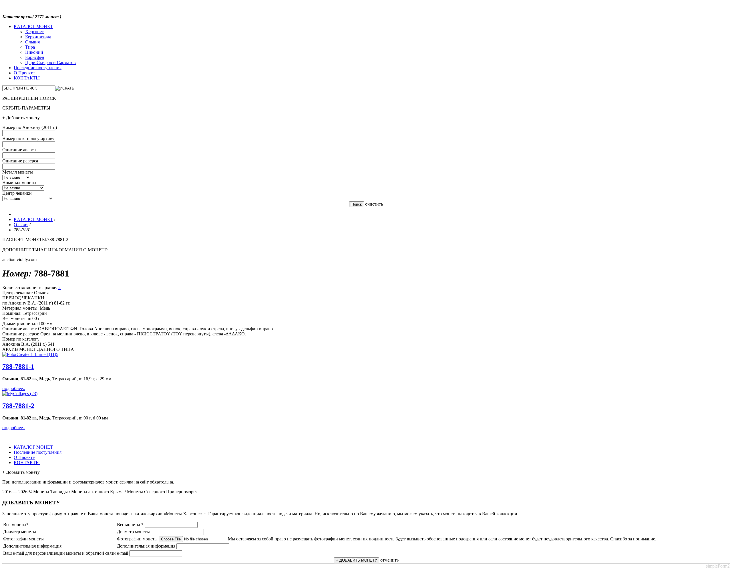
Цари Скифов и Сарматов (50, 62)
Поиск (356, 204)
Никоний (34, 52)
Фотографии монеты (137, 538)
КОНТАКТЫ (27, 77)
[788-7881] (30, 354)
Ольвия (32, 41)
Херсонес (34, 31)
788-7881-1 (18, 366)
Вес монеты (130, 524)
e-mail (122, 553)
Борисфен (34, 57)
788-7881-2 (18, 405)
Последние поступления (37, 67)
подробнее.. (13, 388)
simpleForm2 (718, 566)
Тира (30, 47)
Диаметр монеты (133, 531)
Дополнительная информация (146, 546)
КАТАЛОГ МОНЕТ (33, 26)
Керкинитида (38, 36)
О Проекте (24, 72)
